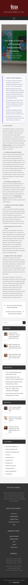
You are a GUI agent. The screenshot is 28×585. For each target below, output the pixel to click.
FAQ (14, 541)
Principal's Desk (9, 468)
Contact (14, 544)
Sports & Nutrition (10, 471)
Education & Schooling (11, 452)
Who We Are (14, 513)
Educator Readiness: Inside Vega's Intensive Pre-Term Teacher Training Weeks (15, 356)
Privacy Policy (14, 547)
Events (7, 454)
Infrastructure (9, 457)
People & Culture (10, 465)
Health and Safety (14, 539)
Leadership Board (14, 516)
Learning (8, 460)
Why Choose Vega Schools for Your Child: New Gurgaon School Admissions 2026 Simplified (14, 388)
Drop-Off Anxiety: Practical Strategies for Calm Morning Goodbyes (15, 418)
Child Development (10, 449)
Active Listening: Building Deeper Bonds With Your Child (15, 409)
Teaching (8, 474)
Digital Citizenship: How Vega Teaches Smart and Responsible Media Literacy (15, 346)
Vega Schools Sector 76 (14, 522)
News (14, 524)
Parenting (8, 463)
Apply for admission (14, 536)
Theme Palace (16, 582)
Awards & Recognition (11, 446)
